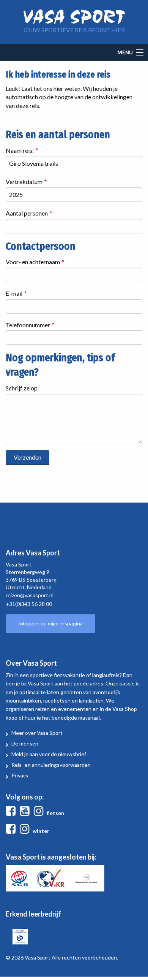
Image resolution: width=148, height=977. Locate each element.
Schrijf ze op (22, 388)
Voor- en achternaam (33, 261)
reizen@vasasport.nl (30, 595)
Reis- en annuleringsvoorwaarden (51, 764)
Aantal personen (27, 213)
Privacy (19, 775)
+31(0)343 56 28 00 (29, 604)
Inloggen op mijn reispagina (50, 623)
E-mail (14, 293)
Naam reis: (20, 150)
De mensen (24, 743)
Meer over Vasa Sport (37, 733)
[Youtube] (26, 813)
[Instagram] (40, 813)
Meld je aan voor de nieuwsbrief (48, 754)
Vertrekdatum (24, 181)
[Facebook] (12, 813)
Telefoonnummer (28, 324)
